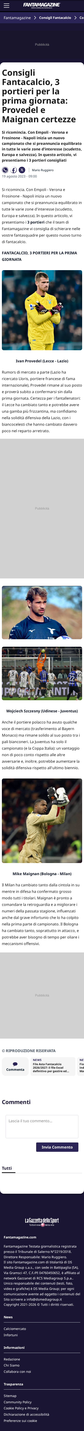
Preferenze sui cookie (20, 1420)
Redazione (12, 1359)
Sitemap (10, 1396)
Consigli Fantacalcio (55, 17)
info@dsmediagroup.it (44, 1299)
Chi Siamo (11, 1365)
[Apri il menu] (6, 5)
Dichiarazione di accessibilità (26, 1414)
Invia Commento (57, 1147)
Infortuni (11, 1335)
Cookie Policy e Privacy (21, 1408)
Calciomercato (15, 1328)
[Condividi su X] (22, 170)
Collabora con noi (17, 1371)
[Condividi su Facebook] (13, 170)
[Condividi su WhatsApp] (5, 170)
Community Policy (18, 1402)
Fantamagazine (17, 17)
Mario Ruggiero (43, 170)
